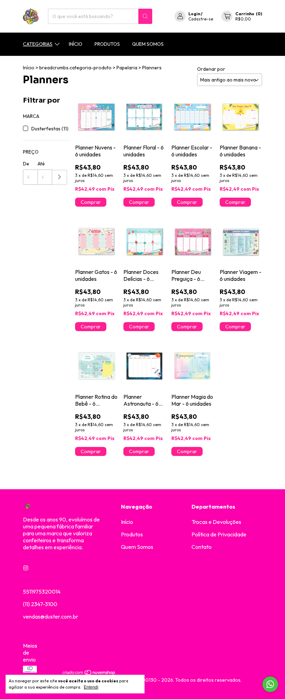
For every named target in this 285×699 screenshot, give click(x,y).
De (26, 164)
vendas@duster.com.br (50, 616)
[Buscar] (145, 16)
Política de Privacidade (219, 534)
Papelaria (126, 67)
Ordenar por (211, 69)
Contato (202, 546)
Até (41, 164)
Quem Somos (148, 44)
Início (75, 44)
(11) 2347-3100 (40, 604)
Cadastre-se (200, 18)
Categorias (37, 44)
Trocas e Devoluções (216, 521)
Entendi (91, 687)
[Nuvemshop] (89, 674)
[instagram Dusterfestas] (25, 567)
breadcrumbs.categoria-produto (75, 67)
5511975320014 (41, 591)
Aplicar (59, 177)
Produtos (107, 44)
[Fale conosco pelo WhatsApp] (270, 684)
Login (194, 13)
